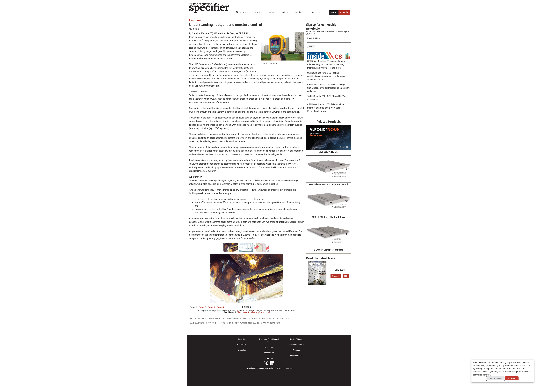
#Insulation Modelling (247, 323)
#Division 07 (212, 323)
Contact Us (241, 345)
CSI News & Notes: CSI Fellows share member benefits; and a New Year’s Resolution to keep (326, 107)
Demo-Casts (316, 12)
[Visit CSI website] (328, 55)
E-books (296, 350)
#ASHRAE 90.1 (283, 319)
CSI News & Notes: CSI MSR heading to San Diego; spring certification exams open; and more (328, 88)
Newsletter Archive (296, 345)
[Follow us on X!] (266, 363)
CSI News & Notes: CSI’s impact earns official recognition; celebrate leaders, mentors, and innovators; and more (326, 64)
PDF (345, 276)
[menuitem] (244, 12)
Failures (258, 12)
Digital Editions (296, 339)
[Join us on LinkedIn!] (272, 363)
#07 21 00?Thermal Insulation (205, 319)
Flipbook (335, 276)
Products (299, 12)
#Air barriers (197, 323)
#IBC (223, 323)
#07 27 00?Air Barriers (263, 319)
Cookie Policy (269, 358)
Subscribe (344, 12)
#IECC (230, 323)
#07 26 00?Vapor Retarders (236, 319)
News (272, 12)
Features (244, 12)
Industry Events (296, 355)
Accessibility (269, 353)
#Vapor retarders (270, 323)
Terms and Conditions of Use (269, 340)
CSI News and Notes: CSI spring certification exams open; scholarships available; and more (326, 76)
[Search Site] (237, 12)
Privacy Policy (269, 347)
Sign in (333, 12)
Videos (285, 12)
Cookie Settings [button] (495, 378)
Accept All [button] (511, 378)
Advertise (242, 339)
